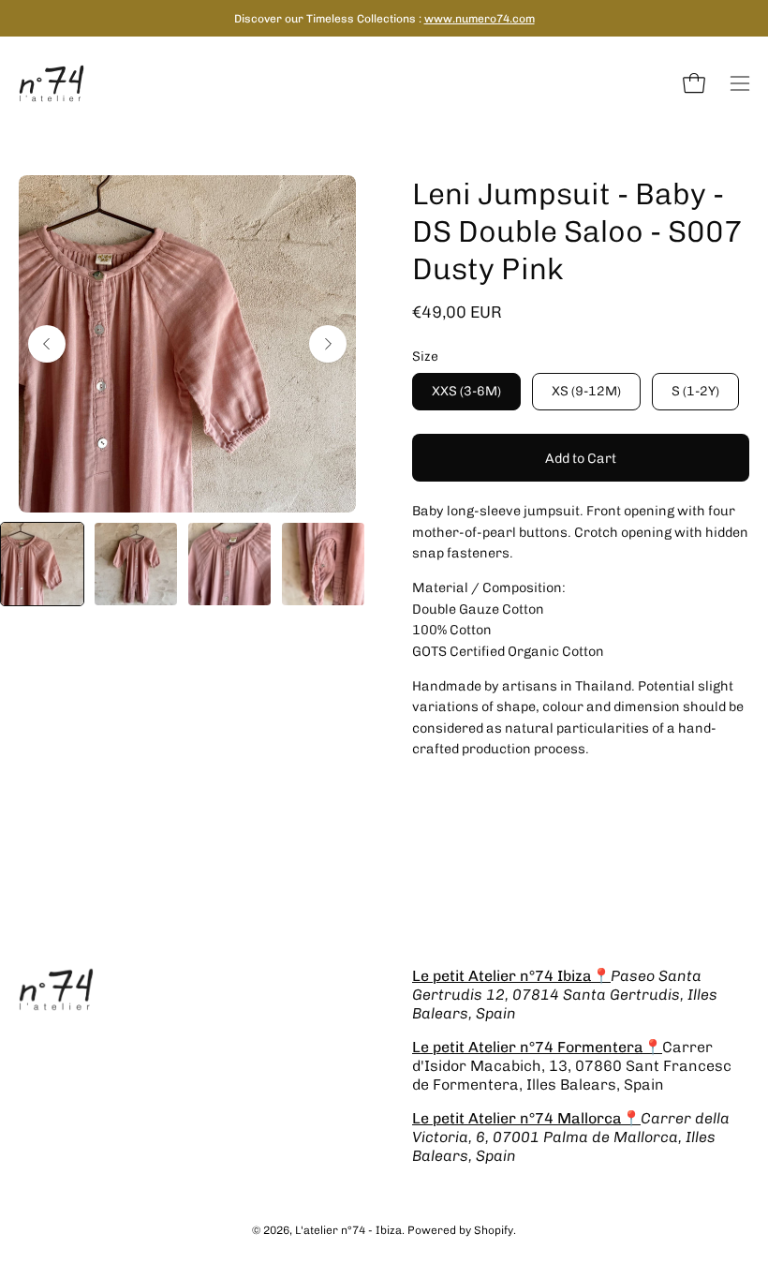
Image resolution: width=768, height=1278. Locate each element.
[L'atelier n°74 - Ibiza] (51, 83)
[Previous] (47, 344)
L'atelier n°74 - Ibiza (348, 1230)
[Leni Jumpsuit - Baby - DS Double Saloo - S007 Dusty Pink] (42, 564)
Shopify (493, 1230)
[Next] (328, 344)
